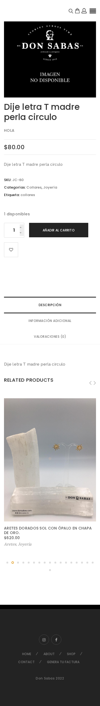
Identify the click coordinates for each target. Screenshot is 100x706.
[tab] (50, 305)
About (49, 654)
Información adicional (50, 320)
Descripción (50, 305)
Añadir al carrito (59, 230)
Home (26, 654)
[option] (50, 51)
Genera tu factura (63, 662)
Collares (34, 187)
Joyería (50, 187)
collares (28, 194)
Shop (71, 654)
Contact (26, 662)
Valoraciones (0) (50, 336)
